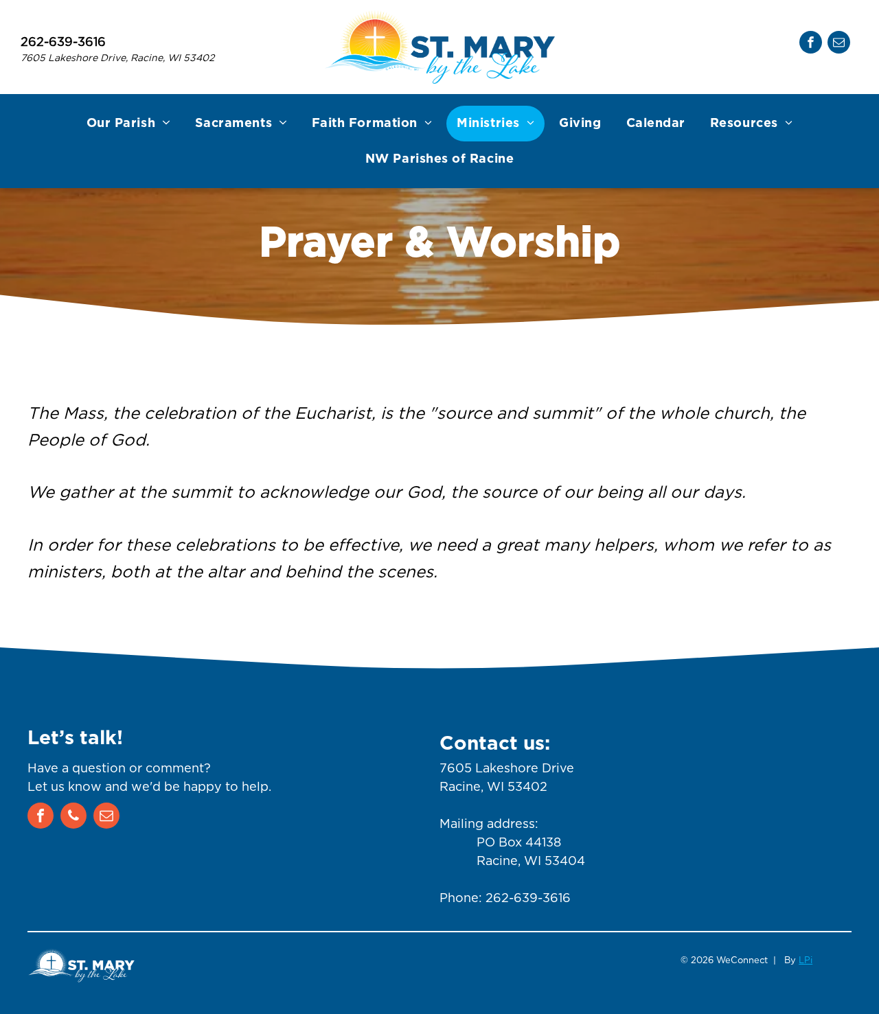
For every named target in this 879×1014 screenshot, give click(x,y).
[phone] (73, 817)
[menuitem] (128, 123)
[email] (838, 44)
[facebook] (810, 44)
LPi (805, 960)
